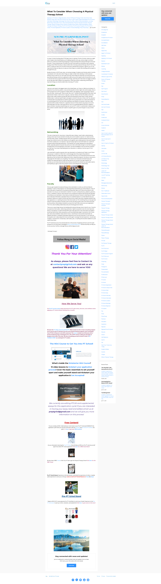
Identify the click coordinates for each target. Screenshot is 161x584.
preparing (103, 261)
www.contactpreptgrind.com (74, 224)
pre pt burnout (69, 26)
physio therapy (105, 238)
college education (62, 18)
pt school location (65, 27)
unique (103, 354)
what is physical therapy (107, 357)
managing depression (106, 183)
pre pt (63, 26)
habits (103, 130)
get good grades (105, 104)
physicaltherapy (105, 232)
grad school (104, 112)
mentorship (50, 22)
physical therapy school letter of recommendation (76, 24)
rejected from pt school (107, 329)
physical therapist (105, 201)
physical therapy (105, 208)
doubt (81, 18)
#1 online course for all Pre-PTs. (62, 329)
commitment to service (107, 74)
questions (103, 324)
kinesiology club (62, 21)
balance (103, 61)
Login (113, 3)
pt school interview (105, 295)
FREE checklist (78, 429)
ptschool (103, 319)
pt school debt (104, 290)
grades (103, 115)
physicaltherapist (105, 230)
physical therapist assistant (80, 22)
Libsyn (92, 476)
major (102, 180)
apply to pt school (105, 53)
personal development (68, 22)
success (103, 352)
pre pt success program (78, 26)
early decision (104, 94)
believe (103, 66)
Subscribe (71, 565)
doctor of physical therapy (73, 18)
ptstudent (103, 321)
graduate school (105, 120)
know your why (70, 21)
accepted (103, 35)
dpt (102, 86)
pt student (103, 308)
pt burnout (104, 277)
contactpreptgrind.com (65, 264)
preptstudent (104, 269)
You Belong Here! (105, 392)
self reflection (104, 337)
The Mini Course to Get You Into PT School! (71, 344)
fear (56, 19)
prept (102, 264)
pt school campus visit (106, 287)
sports (103, 340)
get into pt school (61, 19)
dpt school (86, 18)
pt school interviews (106, 298)
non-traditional (105, 190)
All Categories (104, 29)
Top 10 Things (67, 445)
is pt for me (104, 153)
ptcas (81, 27)
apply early (104, 50)
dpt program (104, 88)
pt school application (56, 27)
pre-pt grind (88, 26)
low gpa (91, 21)
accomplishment (105, 40)
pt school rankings (75, 27)
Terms (98, 576)
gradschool (104, 117)
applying (103, 56)
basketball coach (105, 63)
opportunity (104, 196)
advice (102, 48)
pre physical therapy (57, 26)
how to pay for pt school (107, 143)
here (67, 429)
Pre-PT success (53, 308)
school (103, 334)
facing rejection (105, 99)
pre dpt (103, 240)
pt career (103, 279)
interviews (49, 21)
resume (103, 332)
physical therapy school (57, 24)
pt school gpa (104, 293)
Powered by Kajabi (111, 576)
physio (103, 235)
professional (104, 274)
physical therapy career (107, 215)
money (103, 188)
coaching (103, 69)
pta (102, 311)
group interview (105, 125)
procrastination (105, 272)
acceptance (104, 32)
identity (103, 145)
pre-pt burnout (105, 256)
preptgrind (104, 266)
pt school (103, 282)
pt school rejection (105, 306)
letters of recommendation (81, 21)
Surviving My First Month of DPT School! (106, 382)
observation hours (57, 22)
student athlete (105, 349)
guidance (103, 128)
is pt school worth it (106, 156)
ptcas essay (86, 27)
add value (103, 45)
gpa (102, 109)
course (58, 308)
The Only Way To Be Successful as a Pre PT (107, 368)
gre (67, 19)
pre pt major (104, 251)
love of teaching (105, 175)
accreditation (104, 42)
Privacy (103, 576)
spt (102, 342)
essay (53, 19)
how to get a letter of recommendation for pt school (82, 19)
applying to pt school (52, 18)
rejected (103, 326)
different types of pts (106, 76)
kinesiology (55, 21)
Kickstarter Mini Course (79, 363)
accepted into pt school (107, 37)
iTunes (87, 476)
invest (102, 151)
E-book (58, 460)
